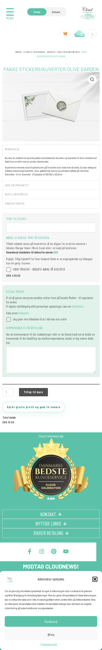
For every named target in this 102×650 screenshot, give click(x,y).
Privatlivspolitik (49, 644)
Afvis (51, 634)
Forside (18, 52)
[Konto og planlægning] (80, 33)
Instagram (23, 313)
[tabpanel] (51, 167)
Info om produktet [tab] (17, 185)
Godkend (51, 621)
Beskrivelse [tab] (12, 149)
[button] (95, 579)
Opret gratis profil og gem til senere (33, 407)
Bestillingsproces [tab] (16, 194)
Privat (37, 12)
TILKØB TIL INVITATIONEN (34, 52)
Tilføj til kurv (33, 392)
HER (55, 252)
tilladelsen (77, 306)
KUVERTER (51, 52)
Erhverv (56, 12)
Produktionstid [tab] (15, 203)
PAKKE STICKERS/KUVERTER (68, 52)
